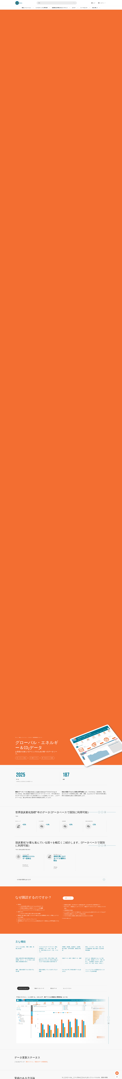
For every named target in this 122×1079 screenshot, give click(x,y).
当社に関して (95, 7)
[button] (102, 3)
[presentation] (99, 812)
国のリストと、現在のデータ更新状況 (36, 1062)
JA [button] (92, 3)
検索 (74, 2)
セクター (74, 7)
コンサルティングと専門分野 (42, 7)
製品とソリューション (26, 7)
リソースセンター (84, 7)
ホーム (16, 737)
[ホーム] (19, 3)
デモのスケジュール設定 (48, 757)
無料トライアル (35, 757)
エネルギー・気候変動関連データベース (35, 737)
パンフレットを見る (22, 757)
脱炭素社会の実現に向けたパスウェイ (60, 7)
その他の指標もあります (24, 879)
